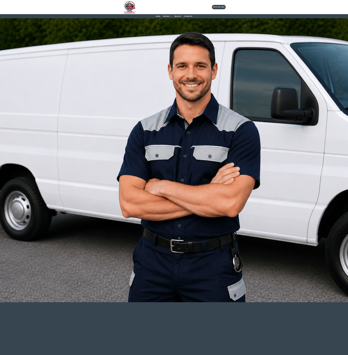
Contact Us (188, 16)
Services (166, 16)
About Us (177, 16)
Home (158, 16)
